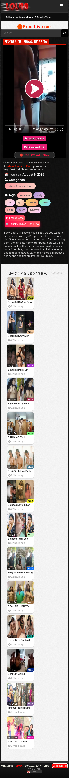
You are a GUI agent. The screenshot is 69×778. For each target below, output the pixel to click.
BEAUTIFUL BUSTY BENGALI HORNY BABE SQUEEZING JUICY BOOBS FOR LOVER (18, 606)
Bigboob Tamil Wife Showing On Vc (18, 539)
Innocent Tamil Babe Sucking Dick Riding (19, 708)
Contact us (7, 766)
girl (20, 202)
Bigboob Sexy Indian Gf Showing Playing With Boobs (20, 404)
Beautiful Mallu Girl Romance (18, 370)
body (39, 195)
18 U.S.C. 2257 (33, 766)
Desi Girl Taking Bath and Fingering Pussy (19, 471)
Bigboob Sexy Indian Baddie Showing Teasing (19, 505)
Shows (34, 209)
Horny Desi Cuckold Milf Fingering (19, 640)
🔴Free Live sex (34, 26)
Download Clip (36, 147)
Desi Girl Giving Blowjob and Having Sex (18, 674)
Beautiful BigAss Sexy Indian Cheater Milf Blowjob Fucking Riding (20, 302)
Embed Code (16, 217)
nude (45, 202)
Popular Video (43, 17)
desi (9, 202)
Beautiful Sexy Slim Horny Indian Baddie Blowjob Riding (19, 336)
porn (10, 209)
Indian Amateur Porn (19, 166)
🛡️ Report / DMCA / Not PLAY (22, 223)
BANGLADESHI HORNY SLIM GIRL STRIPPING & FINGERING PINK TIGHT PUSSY (18, 437)
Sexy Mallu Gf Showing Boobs (20, 573)
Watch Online (35, 138)
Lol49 (16, 6)
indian (32, 202)
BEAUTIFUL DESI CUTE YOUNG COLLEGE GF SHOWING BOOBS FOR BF (18, 742)
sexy (22, 209)
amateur (25, 195)
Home (11, 17)
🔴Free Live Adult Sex (34, 155)
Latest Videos (25, 17)
